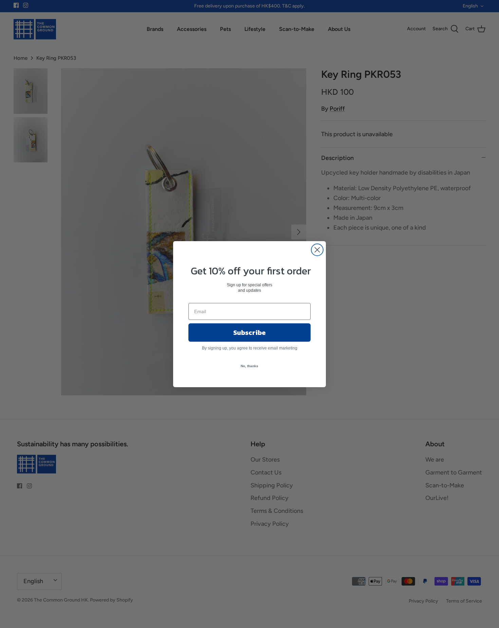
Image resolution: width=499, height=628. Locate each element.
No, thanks (249, 366)
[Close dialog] (317, 250)
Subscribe (249, 332)
